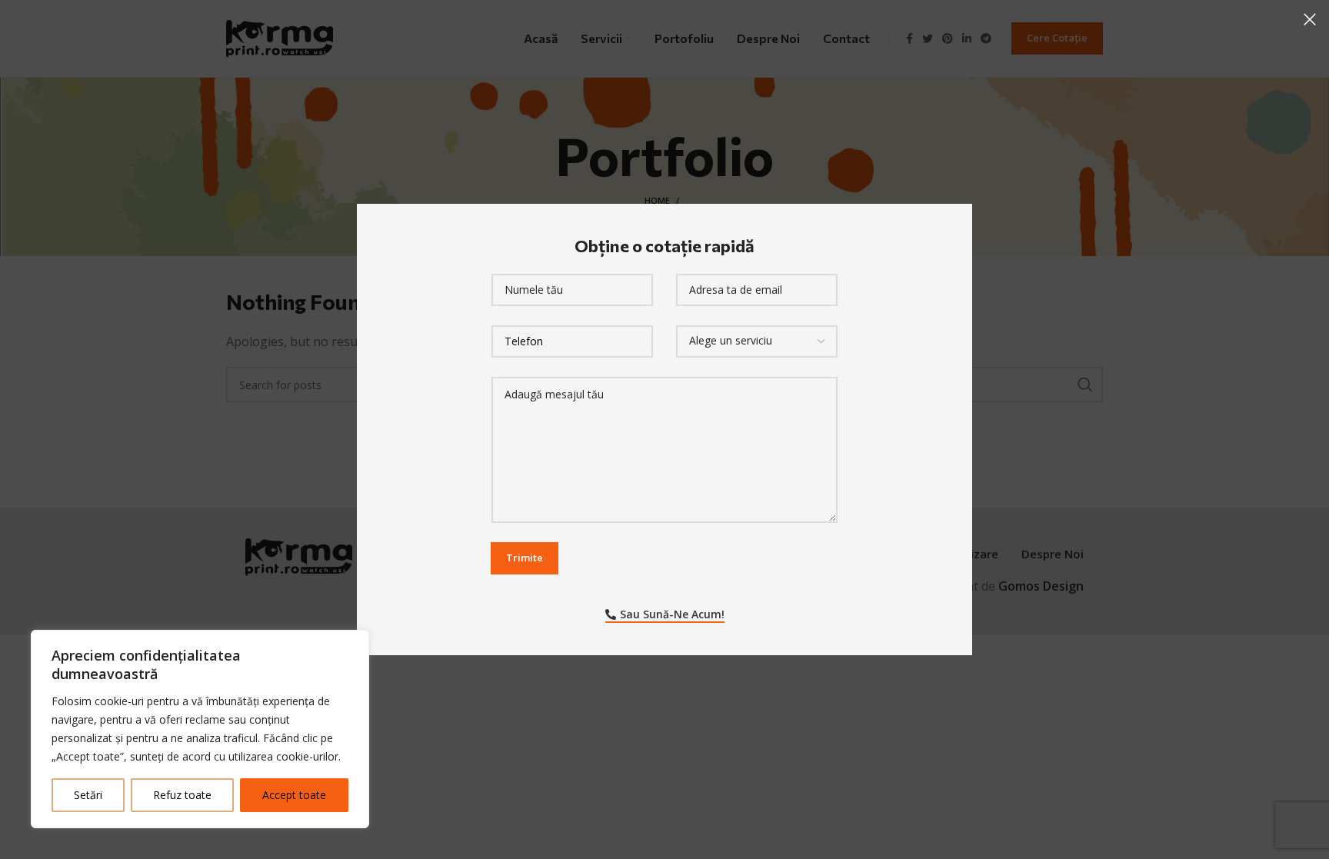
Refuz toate (182, 794)
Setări (88, 794)
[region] (200, 729)
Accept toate (294, 794)
